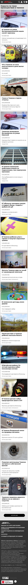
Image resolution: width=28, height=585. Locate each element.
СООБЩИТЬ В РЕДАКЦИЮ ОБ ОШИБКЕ (12, 536)
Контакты (4, 534)
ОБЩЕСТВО (5, 144)
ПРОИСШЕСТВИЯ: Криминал (10, 279)
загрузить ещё (14, 515)
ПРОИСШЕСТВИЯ (6, 42)
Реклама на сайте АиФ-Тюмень (10, 525)
